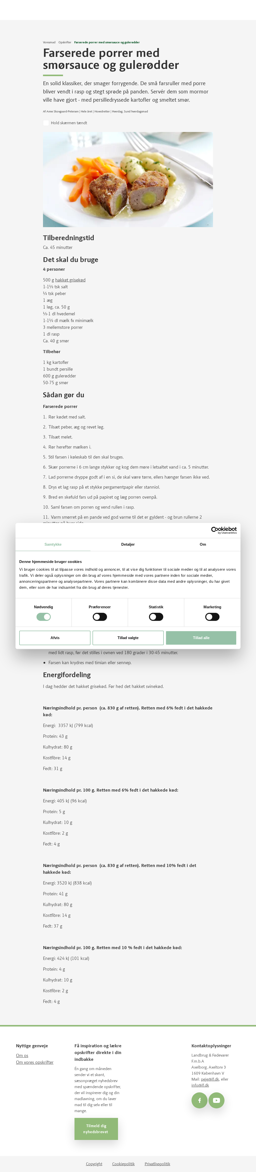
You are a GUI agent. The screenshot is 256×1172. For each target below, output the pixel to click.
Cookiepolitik (123, 1163)
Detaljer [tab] (128, 544)
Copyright (94, 1163)
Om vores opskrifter (35, 1062)
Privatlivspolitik (157, 1163)
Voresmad (49, 42)
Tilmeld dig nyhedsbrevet (96, 1129)
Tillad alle (201, 638)
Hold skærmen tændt (69, 122)
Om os (22, 1055)
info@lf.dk (200, 1085)
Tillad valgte (128, 638)
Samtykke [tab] (53, 544)
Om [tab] (203, 544)
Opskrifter (64, 42)
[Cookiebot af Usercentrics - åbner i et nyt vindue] (215, 530)
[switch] (100, 617)
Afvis (55, 638)
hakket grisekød (70, 280)
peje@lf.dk (210, 1079)
